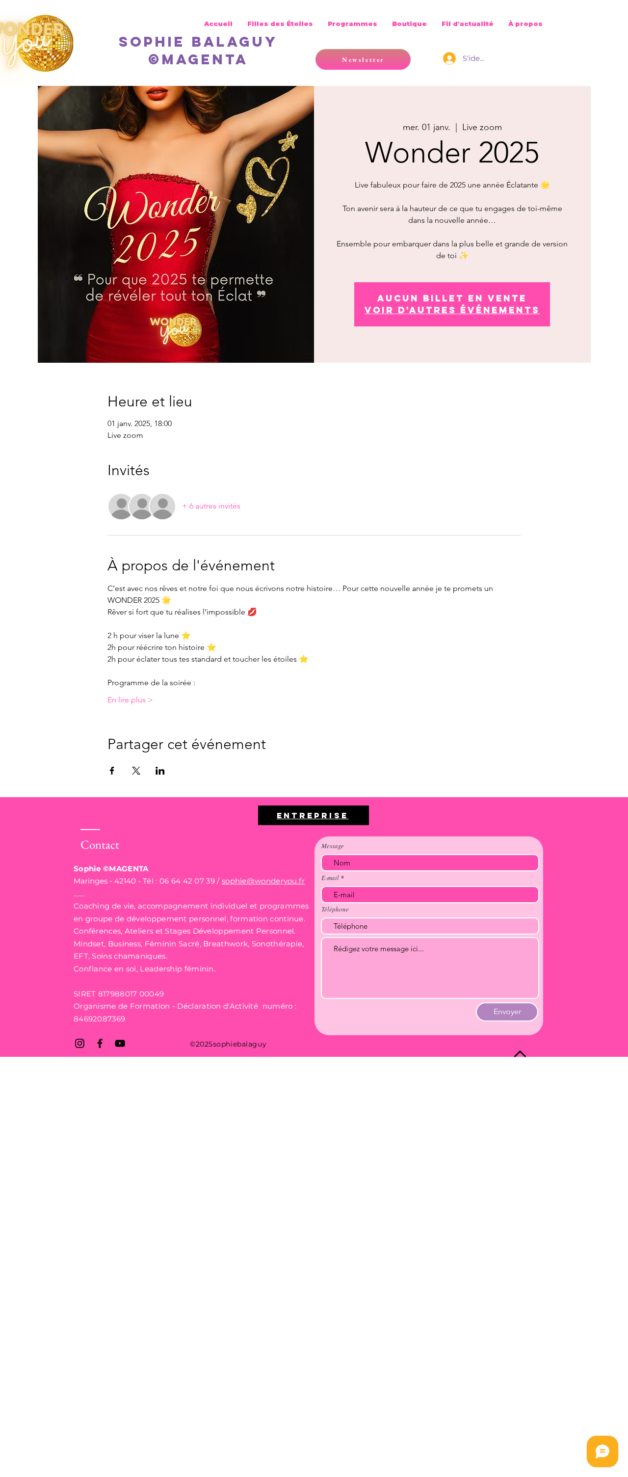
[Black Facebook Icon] (100, 1043)
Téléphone (335, 909)
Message (332, 846)
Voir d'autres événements (452, 310)
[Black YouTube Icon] (120, 1043)
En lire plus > (130, 699)
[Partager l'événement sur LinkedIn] (160, 771)
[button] (363, 59)
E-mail (330, 878)
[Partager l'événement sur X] (136, 771)
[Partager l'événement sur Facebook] (112, 771)
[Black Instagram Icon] (80, 1043)
